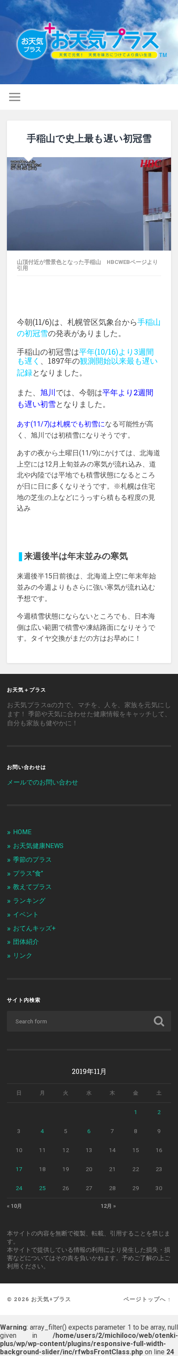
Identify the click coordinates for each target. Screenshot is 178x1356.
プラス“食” (28, 873)
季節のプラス (32, 860)
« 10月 (14, 1206)
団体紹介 (26, 942)
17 (19, 1168)
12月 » (108, 1206)
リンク (22, 955)
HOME (22, 832)
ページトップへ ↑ (147, 1299)
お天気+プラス (51, 1299)
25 (42, 1188)
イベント (26, 914)
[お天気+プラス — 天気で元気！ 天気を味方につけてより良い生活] (89, 42)
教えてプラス (32, 887)
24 (19, 1188)
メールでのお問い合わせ (42, 782)
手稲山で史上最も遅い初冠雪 (89, 138)
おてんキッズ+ (34, 928)
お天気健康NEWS (38, 846)
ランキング (29, 901)
